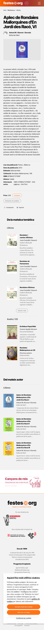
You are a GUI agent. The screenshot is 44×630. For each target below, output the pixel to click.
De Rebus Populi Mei (28, 326)
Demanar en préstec (12, 201)
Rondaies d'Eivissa (27, 287)
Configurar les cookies (23, 618)
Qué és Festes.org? (22, 568)
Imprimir (21, 207)
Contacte (27, 625)
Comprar (17, 195)
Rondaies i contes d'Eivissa (26, 236)
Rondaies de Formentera (25, 262)
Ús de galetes (18, 625)
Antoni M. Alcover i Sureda (20, 32)
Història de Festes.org (22, 570)
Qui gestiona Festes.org (22, 572)
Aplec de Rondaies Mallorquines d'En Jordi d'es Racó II (23, 421)
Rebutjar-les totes (24, 612)
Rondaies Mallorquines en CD (27, 349)
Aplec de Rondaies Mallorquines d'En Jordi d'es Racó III (23, 445)
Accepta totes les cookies (23, 607)
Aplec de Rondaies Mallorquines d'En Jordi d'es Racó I (23, 397)
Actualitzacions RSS (22, 559)
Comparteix (10, 207)
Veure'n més (22, 310)
